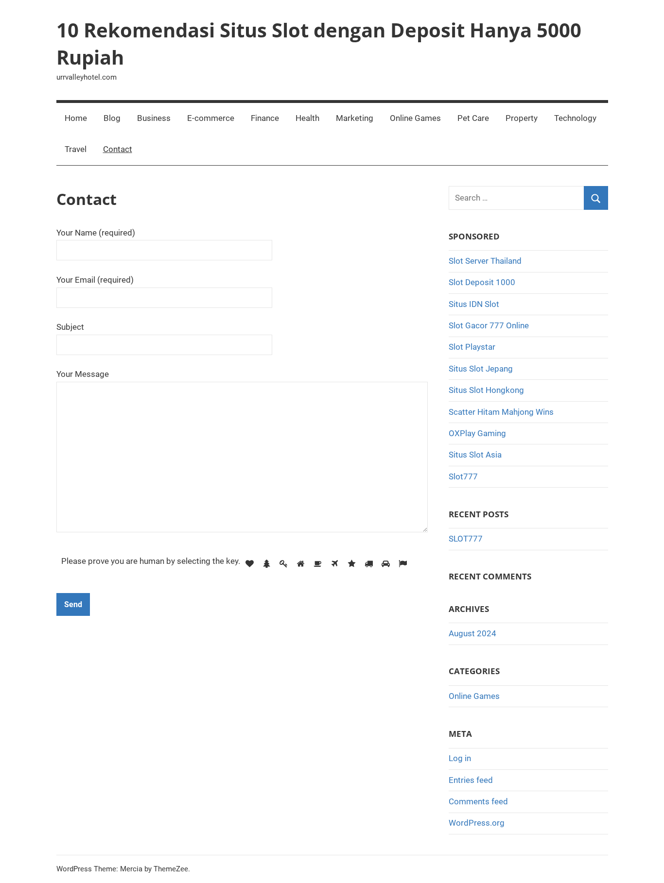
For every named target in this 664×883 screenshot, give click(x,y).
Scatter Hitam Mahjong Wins (501, 412)
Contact (117, 149)
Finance (265, 118)
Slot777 (463, 476)
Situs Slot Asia (475, 454)
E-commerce (210, 118)
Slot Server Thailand (485, 261)
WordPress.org (477, 823)
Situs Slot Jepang (481, 369)
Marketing (354, 118)
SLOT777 (466, 538)
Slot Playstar (472, 347)
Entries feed (471, 780)
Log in (460, 758)
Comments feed (478, 801)
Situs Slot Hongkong (486, 390)
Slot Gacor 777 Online (489, 325)
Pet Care (473, 118)
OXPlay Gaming (477, 433)
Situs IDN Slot (474, 304)
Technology (575, 118)
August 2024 (472, 633)
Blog (112, 118)
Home (76, 118)
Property (522, 118)
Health (307, 118)
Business (154, 118)
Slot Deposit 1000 (482, 282)
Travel (76, 149)
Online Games (415, 118)
